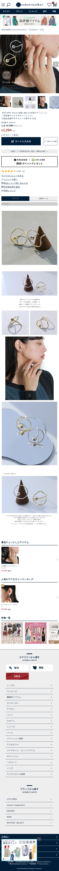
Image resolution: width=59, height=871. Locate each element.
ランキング (33, 11)
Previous (3, 64)
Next (55, 64)
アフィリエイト (43, 863)
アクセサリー (33, 29)
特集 (54, 11)
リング (42, 29)
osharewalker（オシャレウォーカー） (14, 29)
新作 (45, 11)
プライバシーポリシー (43, 861)
